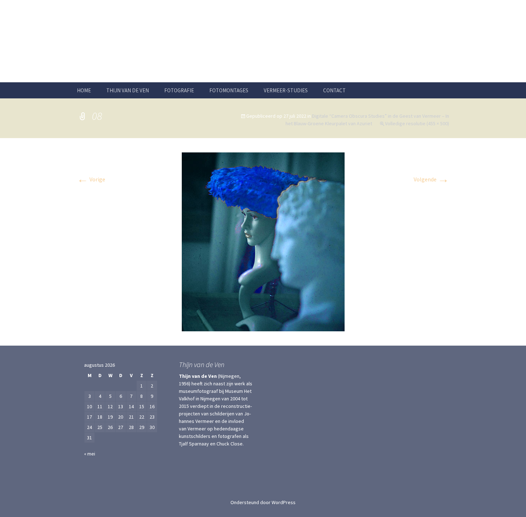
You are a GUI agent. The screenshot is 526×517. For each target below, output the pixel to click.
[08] (263, 241)
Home (84, 90)
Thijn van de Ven (127, 90)
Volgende (431, 179)
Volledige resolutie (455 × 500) (417, 123)
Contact (334, 90)
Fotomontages (228, 90)
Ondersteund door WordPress (263, 502)
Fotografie (179, 90)
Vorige (91, 179)
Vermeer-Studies (286, 90)
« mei (89, 453)
